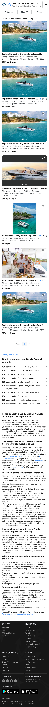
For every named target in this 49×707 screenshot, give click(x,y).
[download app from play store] (10, 691)
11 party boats (17, 467)
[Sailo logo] (6, 698)
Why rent (29, 628)
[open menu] (46, 4)
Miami (4, 659)
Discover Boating (32, 641)
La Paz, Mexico (31, 656)
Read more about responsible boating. (17, 614)
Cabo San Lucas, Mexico (34, 659)
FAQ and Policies (8, 633)
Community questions (33, 644)
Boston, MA (30, 662)
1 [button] (24, 344)
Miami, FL (29, 665)
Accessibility (29, 704)
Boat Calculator (31, 636)
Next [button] (31, 344)
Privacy (4, 704)
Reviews (28, 639)
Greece (5, 668)
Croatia (5, 665)
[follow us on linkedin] (15, 680)
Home (4, 355)
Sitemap (19, 704)
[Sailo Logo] (4, 4)
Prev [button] (18, 344)
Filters (7, 12)
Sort (41, 12)
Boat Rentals (30, 630)
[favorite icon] (43, 23)
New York (6, 656)
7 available (39, 461)
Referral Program (32, 647)
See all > (5, 670)
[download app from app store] (29, 691)
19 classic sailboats (14, 456)
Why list (28, 633)
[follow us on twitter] (3, 680)
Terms (12, 704)
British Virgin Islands (10, 662)
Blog (3, 630)
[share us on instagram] (11, 680)
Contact (5, 636)
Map (23, 12)
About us (5, 628)
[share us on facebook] (7, 680)
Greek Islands (30, 668)
